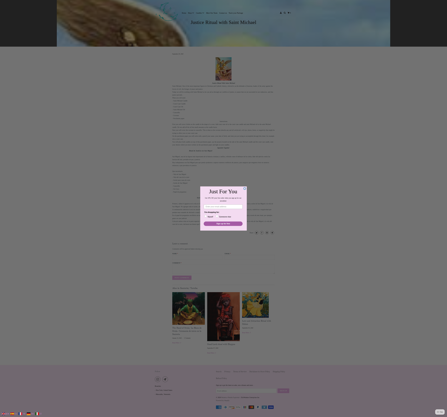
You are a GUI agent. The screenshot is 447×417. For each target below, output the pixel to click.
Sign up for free (223, 224)
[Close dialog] (245, 188)
